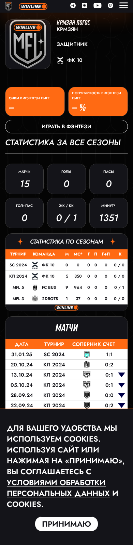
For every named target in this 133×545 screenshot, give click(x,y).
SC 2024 (18, 265)
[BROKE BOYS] (87, 395)
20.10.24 (22, 364)
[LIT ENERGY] (87, 354)
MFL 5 (18, 287)
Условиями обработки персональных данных (58, 488)
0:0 (109, 395)
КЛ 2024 (18, 276)
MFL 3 (18, 299)
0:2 (109, 364)
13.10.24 (21, 375)
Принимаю (66, 523)
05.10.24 (22, 385)
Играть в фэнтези (66, 126)
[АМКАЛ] (87, 364)
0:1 (109, 375)
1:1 (109, 354)
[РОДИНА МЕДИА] (87, 374)
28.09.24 (22, 395)
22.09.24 (22, 405)
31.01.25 (21, 354)
